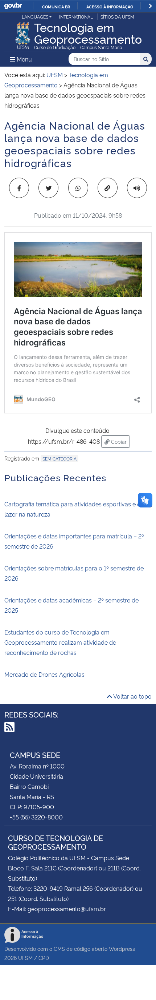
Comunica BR (56, 6)
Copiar (120, 441)
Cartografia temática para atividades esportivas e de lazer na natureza (74, 509)
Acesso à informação (109, 6)
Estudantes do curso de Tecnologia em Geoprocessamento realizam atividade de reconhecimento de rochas (60, 642)
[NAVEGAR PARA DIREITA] (150, 6)
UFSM (25, 957)
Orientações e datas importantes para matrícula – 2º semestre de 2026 (74, 541)
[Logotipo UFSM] (22, 33)
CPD (43, 957)
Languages (35, 16)
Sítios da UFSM (117, 16)
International (76, 16)
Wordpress (122, 948)
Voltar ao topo (132, 696)
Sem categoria (59, 458)
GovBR (13, 6)
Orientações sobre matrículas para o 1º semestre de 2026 (74, 573)
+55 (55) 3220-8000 (36, 817)
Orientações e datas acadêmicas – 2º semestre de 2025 (71, 605)
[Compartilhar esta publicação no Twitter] (48, 188)
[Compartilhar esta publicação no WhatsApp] (78, 188)
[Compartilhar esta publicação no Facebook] (19, 188)
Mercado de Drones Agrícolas (44, 674)
